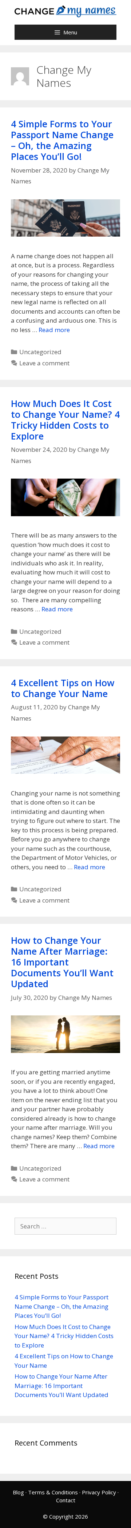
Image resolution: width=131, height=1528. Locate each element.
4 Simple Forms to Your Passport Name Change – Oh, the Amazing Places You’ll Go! (62, 140)
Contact (65, 1500)
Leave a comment (44, 363)
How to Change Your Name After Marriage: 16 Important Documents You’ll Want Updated (62, 962)
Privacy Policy (99, 1492)
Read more (54, 330)
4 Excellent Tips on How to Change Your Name (62, 688)
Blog (18, 1492)
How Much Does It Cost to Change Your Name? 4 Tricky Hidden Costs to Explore (65, 419)
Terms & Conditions (53, 1492)
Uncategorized (40, 352)
